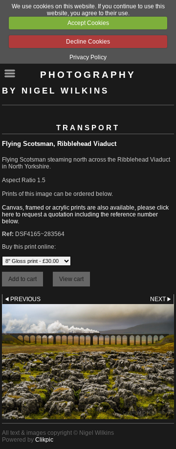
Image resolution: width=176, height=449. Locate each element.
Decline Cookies (88, 41)
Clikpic (44, 439)
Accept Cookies (88, 23)
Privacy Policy (88, 57)
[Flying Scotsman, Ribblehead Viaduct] (88, 361)
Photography (88, 75)
